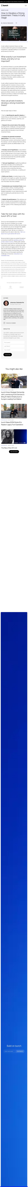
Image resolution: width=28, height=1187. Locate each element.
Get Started (20, 1051)
